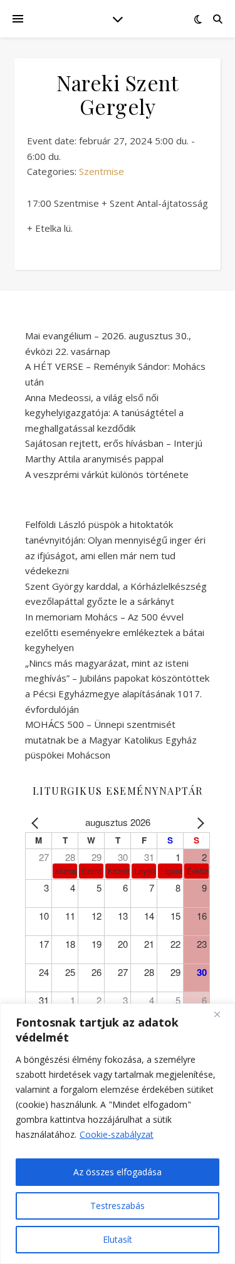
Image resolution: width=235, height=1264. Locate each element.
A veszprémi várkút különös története (107, 474)
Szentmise (101, 171)
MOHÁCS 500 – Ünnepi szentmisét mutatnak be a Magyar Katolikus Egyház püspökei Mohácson (111, 739)
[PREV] (37, 822)
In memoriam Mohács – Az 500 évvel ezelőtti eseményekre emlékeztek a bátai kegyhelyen (114, 632)
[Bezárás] (221, 1014)
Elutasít (117, 1239)
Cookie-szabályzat (117, 1134)
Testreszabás (117, 1206)
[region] (117, 1133)
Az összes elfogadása (117, 1172)
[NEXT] (198, 822)
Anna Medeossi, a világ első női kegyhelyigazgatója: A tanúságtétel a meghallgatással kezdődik (104, 412)
